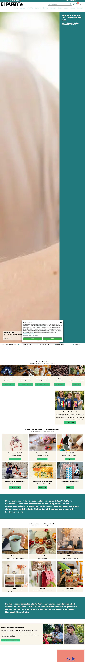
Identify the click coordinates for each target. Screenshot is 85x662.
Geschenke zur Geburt (42, 453)
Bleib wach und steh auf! (70, 411)
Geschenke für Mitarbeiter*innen (70, 481)
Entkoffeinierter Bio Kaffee (42, 378)
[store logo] (6, 4)
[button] (81, 4)
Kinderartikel (70, 588)
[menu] (42, 8)
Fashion (42, 588)
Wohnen (15, 588)
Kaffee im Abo (76, 378)
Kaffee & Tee (15, 555)
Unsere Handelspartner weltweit (12, 627)
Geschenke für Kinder (70, 453)
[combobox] (60, 4)
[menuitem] (15, 8)
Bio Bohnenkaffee (8, 378)
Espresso (59, 378)
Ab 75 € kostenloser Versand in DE (14, 0)
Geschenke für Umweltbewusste (42, 481)
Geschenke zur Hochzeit (15, 453)
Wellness (70, 555)
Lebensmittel (42, 555)
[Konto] (74, 4)
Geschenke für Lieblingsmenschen (15, 481)
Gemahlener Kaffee (25, 378)
